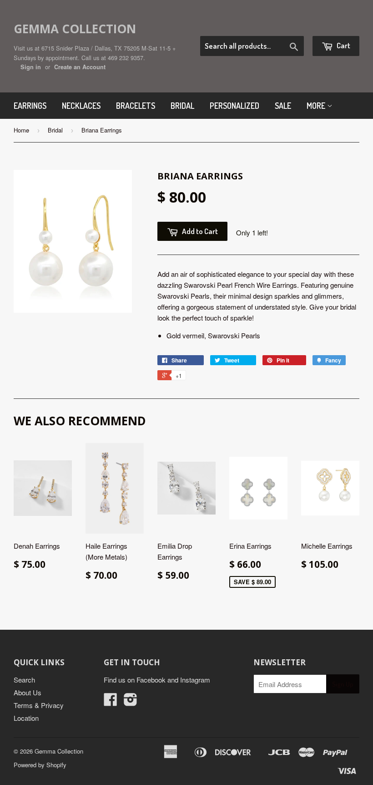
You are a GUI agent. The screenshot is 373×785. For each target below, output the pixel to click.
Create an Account (80, 67)
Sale (283, 106)
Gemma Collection (75, 28)
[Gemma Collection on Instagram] (130, 702)
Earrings (30, 106)
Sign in (30, 67)
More (317, 106)
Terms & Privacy (39, 705)
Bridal (182, 106)
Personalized (234, 106)
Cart (342, 45)
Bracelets (135, 106)
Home (21, 130)
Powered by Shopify (40, 764)
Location (26, 718)
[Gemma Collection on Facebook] (110, 702)
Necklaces (81, 106)
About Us (27, 692)
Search (24, 679)
